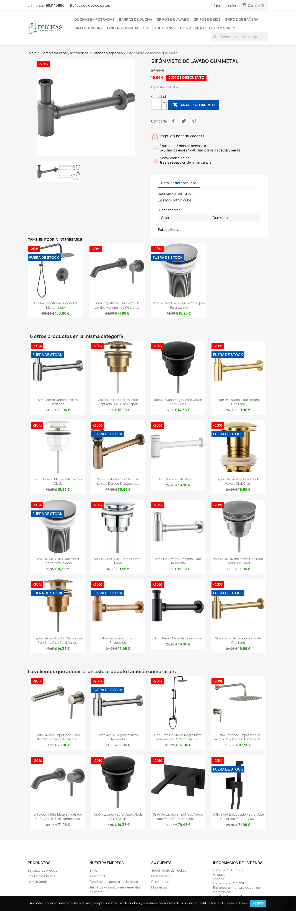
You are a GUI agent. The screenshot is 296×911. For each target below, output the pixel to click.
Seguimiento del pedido (168, 870)
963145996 (55, 5)
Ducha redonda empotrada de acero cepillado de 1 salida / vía (238, 737)
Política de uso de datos (90, 5)
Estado (164, 229)
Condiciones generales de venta (113, 882)
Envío (93, 870)
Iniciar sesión (161, 876)
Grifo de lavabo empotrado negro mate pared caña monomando (178, 816)
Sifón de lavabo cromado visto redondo (178, 561)
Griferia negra (88, 28)
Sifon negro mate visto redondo (178, 638)
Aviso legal (97, 876)
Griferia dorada (122, 28)
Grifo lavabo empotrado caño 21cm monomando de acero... (58, 737)
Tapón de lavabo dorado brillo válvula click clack (238, 481)
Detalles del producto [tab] (178, 183)
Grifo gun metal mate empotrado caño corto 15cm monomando (57, 816)
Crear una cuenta (164, 882)
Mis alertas (159, 887)
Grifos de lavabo (172, 19)
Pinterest (194, 121)
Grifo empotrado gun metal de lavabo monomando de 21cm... (117, 305)
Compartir (173, 121)
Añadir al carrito (193, 104)
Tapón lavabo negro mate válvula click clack (178, 402)
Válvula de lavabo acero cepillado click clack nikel (238, 561)
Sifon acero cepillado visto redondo (58, 402)
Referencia (167, 194)
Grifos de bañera (241, 19)
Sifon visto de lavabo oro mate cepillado (238, 640)
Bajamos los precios (42, 870)
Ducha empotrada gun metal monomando (55, 305)
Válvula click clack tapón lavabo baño (117, 561)
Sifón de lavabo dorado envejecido (117, 640)
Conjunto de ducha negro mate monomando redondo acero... (178, 737)
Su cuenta (161, 862)
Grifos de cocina (159, 28)
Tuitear (183, 121)
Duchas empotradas (94, 19)
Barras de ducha (135, 19)
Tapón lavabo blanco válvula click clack (57, 481)
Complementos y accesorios (208, 28)
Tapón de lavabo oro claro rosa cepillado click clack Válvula (58, 640)
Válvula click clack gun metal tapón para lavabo (179, 305)
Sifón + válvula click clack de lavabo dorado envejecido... (118, 481)
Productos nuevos (41, 876)
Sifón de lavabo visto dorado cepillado (238, 402)
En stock (165, 200)
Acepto (258, 903)
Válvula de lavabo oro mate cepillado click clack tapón (118, 402)
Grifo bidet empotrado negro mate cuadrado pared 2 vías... (238, 816)
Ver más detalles (238, 903)
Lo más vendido (39, 882)
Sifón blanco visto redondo (178, 479)
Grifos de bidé (207, 19)
